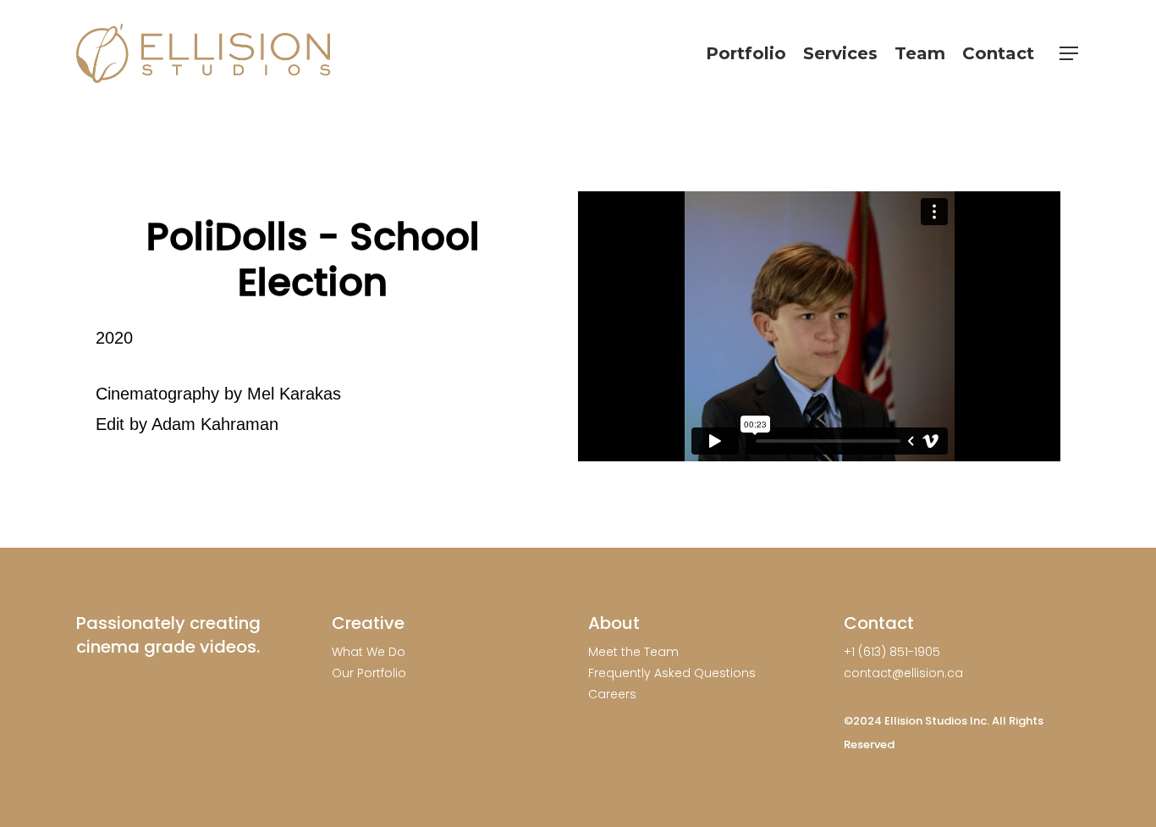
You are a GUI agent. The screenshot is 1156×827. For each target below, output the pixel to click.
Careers (612, 694)
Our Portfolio (369, 672)
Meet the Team (633, 651)
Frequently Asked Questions (672, 672)
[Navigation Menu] (1070, 54)
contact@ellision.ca (903, 672)
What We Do (368, 651)
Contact (879, 623)
